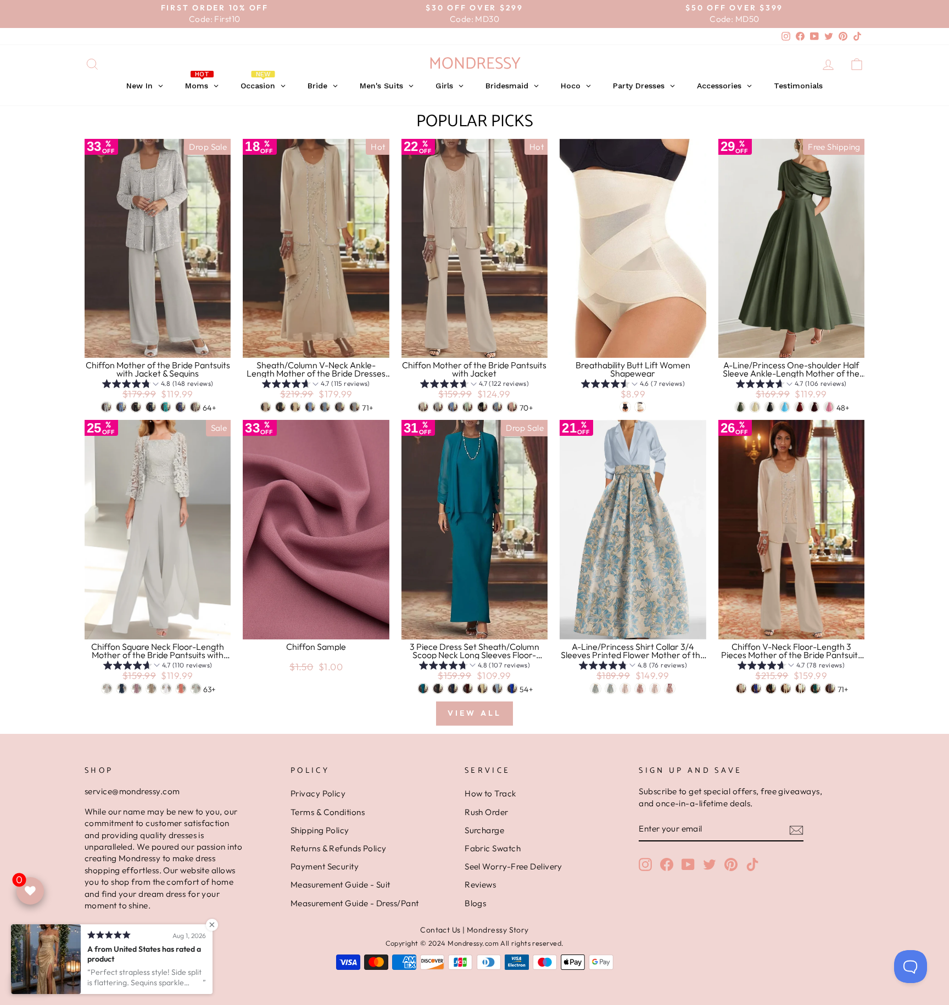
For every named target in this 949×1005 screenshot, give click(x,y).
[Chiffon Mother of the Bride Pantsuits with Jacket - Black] (482, 407)
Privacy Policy (318, 793)
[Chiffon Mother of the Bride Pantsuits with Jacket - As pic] (423, 407)
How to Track (490, 793)
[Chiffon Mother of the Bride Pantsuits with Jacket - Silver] (438, 407)
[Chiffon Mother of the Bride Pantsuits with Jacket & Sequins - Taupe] (195, 407)
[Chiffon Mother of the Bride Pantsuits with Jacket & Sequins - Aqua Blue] (165, 407)
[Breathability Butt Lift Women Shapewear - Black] (625, 407)
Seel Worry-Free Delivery (513, 866)
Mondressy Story (498, 930)
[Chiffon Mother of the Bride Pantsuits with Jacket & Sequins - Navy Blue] (151, 407)
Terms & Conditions (328, 812)
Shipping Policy (320, 830)
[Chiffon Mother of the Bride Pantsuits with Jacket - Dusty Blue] (497, 407)
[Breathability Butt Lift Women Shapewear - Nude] (640, 407)
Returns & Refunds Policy (339, 848)
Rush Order (487, 812)
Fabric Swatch (493, 848)
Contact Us (440, 930)
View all (475, 713)
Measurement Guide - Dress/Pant (355, 903)
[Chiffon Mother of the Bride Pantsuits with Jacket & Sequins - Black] (136, 407)
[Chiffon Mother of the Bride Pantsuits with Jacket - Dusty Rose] (512, 407)
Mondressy (475, 63)
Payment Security (325, 866)
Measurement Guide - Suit (340, 884)
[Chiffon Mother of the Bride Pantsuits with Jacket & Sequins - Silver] (106, 407)
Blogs (475, 903)
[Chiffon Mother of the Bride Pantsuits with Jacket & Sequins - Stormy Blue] (180, 407)
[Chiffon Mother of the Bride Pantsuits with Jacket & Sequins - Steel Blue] (121, 407)
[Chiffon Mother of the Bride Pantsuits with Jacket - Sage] (467, 407)
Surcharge (484, 830)
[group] (158, 385)
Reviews (480, 884)
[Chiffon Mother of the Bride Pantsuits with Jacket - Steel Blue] (453, 407)
